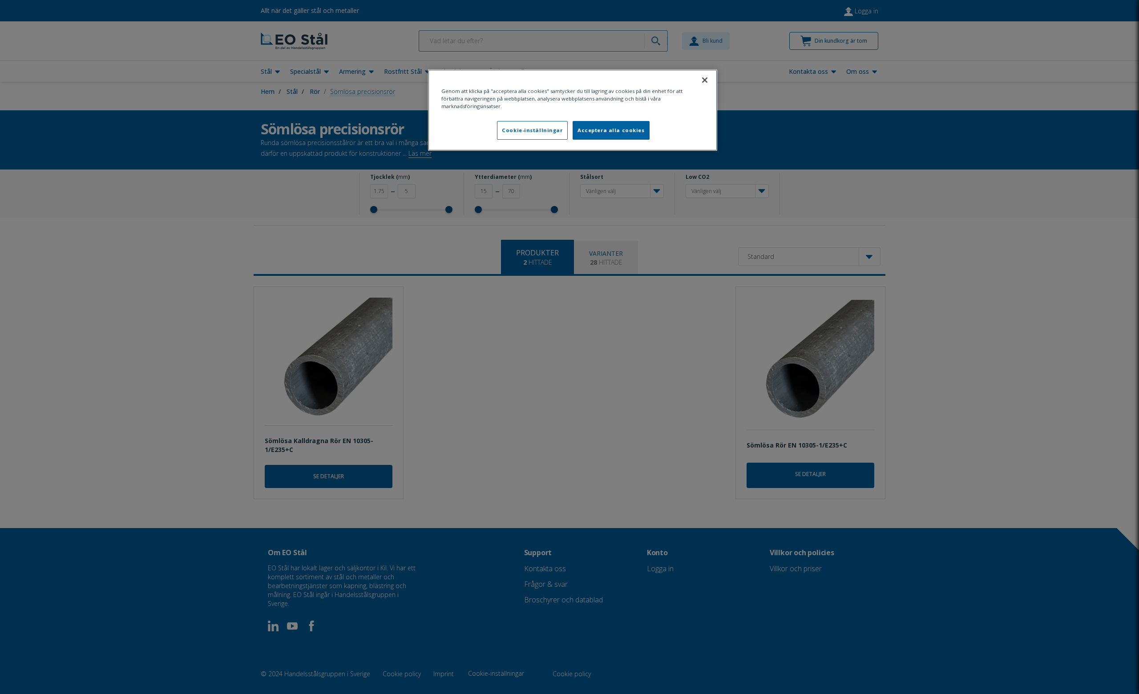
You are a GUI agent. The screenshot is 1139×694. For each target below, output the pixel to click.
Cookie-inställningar (532, 130)
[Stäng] (705, 80)
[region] (572, 110)
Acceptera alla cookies (611, 130)
